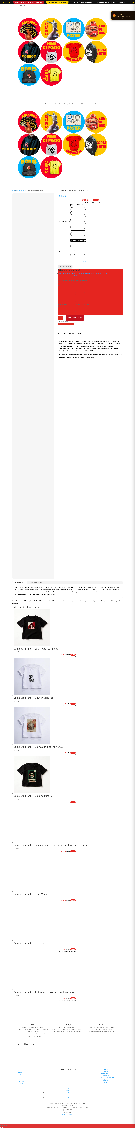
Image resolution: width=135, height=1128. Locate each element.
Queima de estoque (73, 104)
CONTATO (106, 1071)
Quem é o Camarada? (67, 1114)
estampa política (86, 601)
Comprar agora (75, 318)
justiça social (95, 601)
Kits (55, 104)
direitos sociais (77, 601)
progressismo (118, 601)
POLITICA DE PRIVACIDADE (106, 1078)
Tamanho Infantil (64, 221)
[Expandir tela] (2, 1125)
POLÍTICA (20, 1072)
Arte (22, 601)
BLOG (106, 1069)
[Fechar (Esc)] (6, 1125)
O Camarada (85, 104)
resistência (15, 603)
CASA (105, 1082)
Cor (59, 251)
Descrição (19, 582)
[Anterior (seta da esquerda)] (0, 1127)
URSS (19, 1079)
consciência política (49, 601)
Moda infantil (20, 190)
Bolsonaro (26, 601)
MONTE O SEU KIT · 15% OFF (57, 2)
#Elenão (18, 601)
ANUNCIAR (105, 1076)
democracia (59, 601)
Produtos (48, 104)
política (102, 601)
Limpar (84, 261)
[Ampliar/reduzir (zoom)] (0, 1125)
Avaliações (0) (36, 582)
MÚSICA (20, 1083)
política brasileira (109, 601)
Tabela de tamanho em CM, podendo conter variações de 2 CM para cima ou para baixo (86, 273)
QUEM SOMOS (105, 1073)
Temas (61, 104)
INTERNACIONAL (23, 1077)
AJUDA (106, 1067)
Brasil (31, 601)
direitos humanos (67, 601)
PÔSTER (105, 1080)
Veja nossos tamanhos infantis (68, 276)
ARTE (19, 1075)
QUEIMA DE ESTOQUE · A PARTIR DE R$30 (28, 2)
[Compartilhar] (4, 1125)
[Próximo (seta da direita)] (2, 1127)
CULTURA (21, 1081)
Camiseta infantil (38, 601)
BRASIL (20, 1070)
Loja (13, 190)
